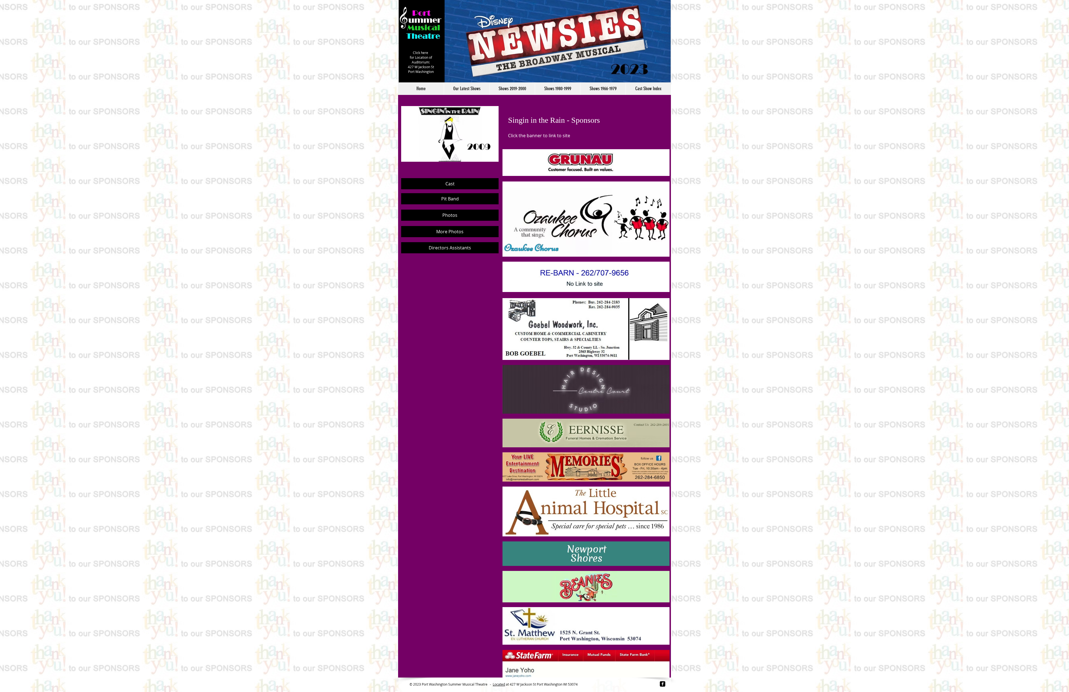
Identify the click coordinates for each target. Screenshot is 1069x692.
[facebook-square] (662, 684)
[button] (512, 88)
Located (499, 684)
